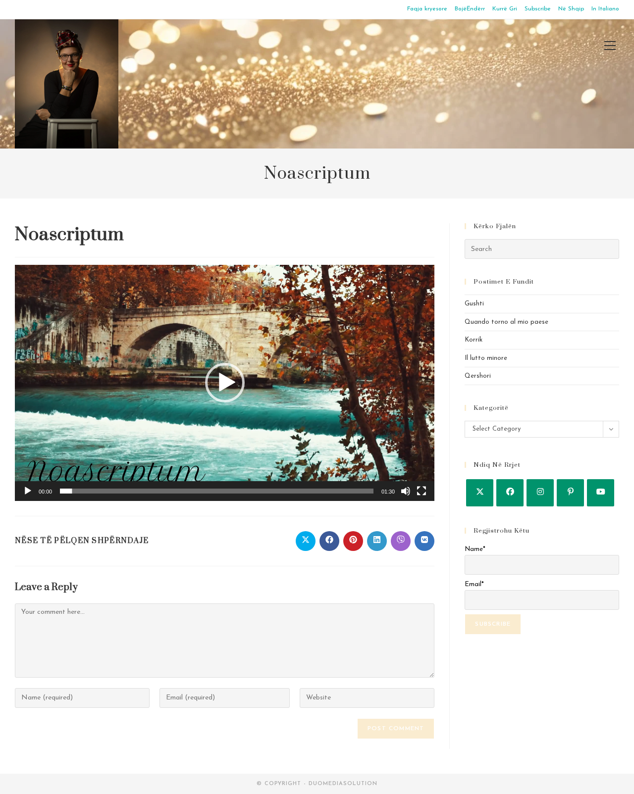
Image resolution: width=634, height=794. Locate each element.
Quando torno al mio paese (506, 322)
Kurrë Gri (504, 9)
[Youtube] (600, 492)
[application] (224, 383)
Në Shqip (571, 9)
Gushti (474, 303)
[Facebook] (510, 492)
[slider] (216, 491)
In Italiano (605, 9)
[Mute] (406, 491)
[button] (225, 382)
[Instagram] (540, 492)
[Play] (28, 491)
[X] (479, 492)
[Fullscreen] (421, 491)
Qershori (478, 376)
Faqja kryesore (427, 9)
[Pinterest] (570, 492)
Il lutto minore (486, 358)
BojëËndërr (470, 9)
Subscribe (538, 9)
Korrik (473, 340)
